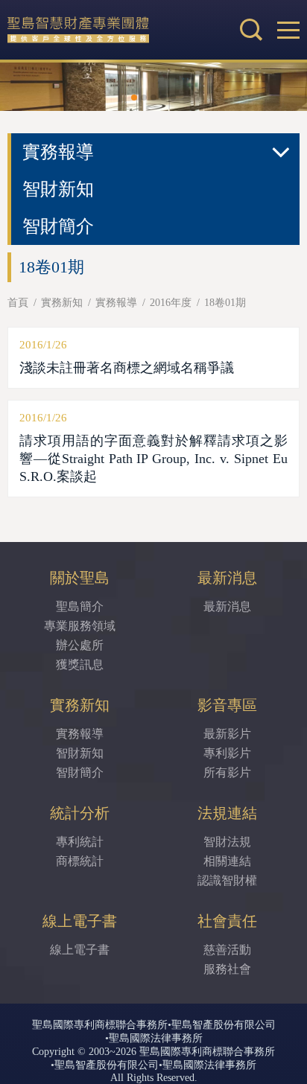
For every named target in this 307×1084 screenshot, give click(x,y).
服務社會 (227, 969)
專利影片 (227, 753)
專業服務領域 (79, 625)
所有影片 (227, 772)
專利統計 (80, 841)
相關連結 (227, 861)
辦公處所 (80, 645)
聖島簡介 (80, 606)
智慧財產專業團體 (108, 30)
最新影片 (227, 733)
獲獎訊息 (80, 664)
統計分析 (80, 813)
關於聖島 (80, 578)
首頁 (17, 302)
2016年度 (171, 302)
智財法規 (227, 841)
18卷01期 (225, 302)
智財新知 (58, 189)
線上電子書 (79, 921)
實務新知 (62, 302)
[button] (288, 29)
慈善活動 (227, 949)
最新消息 (227, 578)
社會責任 (227, 921)
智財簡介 (58, 226)
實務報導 (116, 302)
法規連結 (227, 813)
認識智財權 (227, 880)
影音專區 (227, 705)
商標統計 (80, 861)
